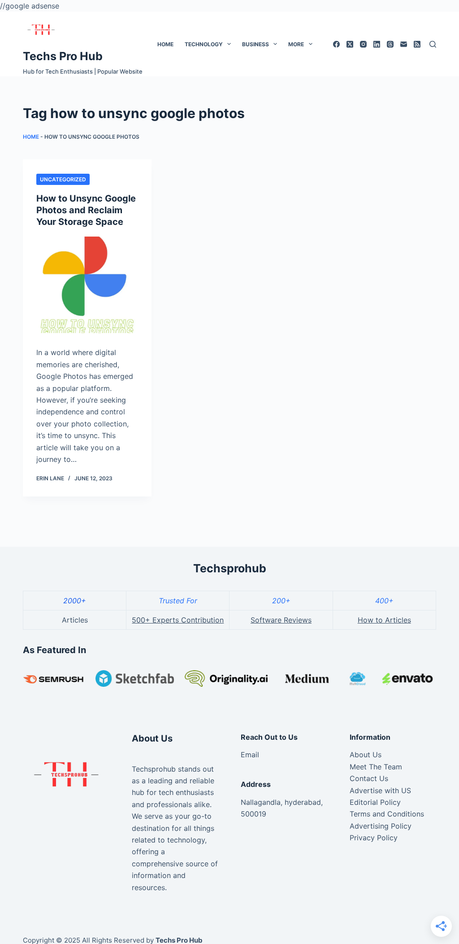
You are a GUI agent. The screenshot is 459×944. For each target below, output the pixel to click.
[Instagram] (363, 44)
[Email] (403, 44)
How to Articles (384, 619)
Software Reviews (281, 619)
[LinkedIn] (376, 44)
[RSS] (417, 44)
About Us (365, 754)
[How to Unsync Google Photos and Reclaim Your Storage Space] (87, 285)
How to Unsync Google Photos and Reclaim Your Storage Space (86, 210)
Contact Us (369, 778)
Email (250, 754)
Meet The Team (376, 766)
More (296, 44)
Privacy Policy (374, 837)
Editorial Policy (375, 802)
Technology (204, 44)
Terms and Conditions (387, 813)
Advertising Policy (380, 825)
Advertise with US (380, 790)
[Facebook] (336, 44)
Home (165, 44)
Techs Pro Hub (63, 56)
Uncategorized (63, 179)
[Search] (432, 44)
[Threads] (390, 44)
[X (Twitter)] (349, 44)
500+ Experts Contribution (178, 619)
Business (255, 44)
